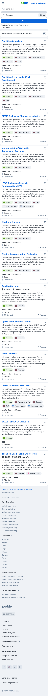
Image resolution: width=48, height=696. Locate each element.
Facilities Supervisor (12, 41)
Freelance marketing (9, 515)
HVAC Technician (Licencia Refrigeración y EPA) (15, 184)
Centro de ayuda (8, 633)
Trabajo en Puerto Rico (11, 636)
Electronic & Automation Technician (19, 254)
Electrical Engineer (11, 222)
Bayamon (5, 555)
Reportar (43, 71)
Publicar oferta (7, 646)
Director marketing (8, 509)
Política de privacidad (10, 683)
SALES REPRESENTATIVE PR (15, 422)
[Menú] (3, 3)
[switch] (44, 34)
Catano (4, 564)
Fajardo (4, 561)
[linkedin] (20, 667)
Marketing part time (9, 506)
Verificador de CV (9, 659)
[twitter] (15, 667)
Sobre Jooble (7, 626)
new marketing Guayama (11, 582)
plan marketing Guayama (10, 585)
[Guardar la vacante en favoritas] (45, 41)
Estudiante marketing (9, 531)
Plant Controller (9, 353)
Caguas (4, 549)
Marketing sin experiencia (11, 512)
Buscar (24, 21)
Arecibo (4, 543)
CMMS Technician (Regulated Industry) (21, 116)
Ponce (4, 558)
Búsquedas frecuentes (10, 498)
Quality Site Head (10, 286)
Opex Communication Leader (16, 321)
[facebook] (4, 667)
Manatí (4, 567)
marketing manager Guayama (12, 576)
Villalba (4, 552)
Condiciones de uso (9, 678)
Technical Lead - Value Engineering (19, 454)
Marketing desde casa (10, 524)
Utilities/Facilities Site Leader (16, 386)
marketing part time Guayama (12, 579)
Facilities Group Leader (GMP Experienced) (16, 78)
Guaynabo (5, 539)
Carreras (5, 629)
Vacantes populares (9, 594)
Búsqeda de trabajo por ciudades (13, 597)
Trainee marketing (8, 521)
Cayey (4, 546)
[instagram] (9, 667)
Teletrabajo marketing (9, 527)
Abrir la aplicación (39, 3)
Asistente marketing (9, 518)
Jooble (16, 691)
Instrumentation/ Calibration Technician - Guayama (16, 149)
